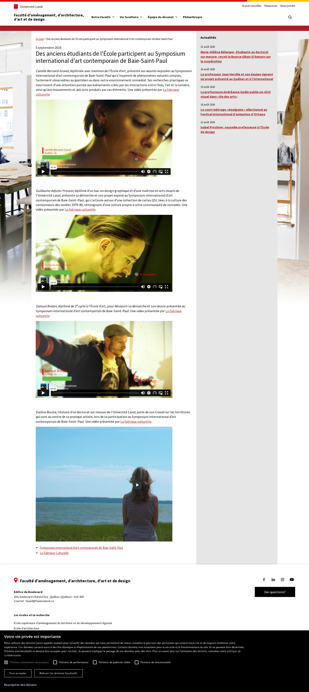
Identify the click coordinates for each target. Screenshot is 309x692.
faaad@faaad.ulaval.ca (40, 601)
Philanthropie (192, 17)
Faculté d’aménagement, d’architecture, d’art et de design (49, 17)
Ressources (270, 6)
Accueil (40, 39)
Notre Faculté (101, 17)
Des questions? (275, 592)
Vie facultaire (129, 17)
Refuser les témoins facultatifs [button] (58, 673)
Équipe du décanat (161, 17)
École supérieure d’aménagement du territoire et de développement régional (63, 623)
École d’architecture (26, 628)
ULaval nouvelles (251, 6)
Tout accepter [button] (17, 673)
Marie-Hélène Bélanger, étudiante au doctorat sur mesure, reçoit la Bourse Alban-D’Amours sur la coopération (236, 56)
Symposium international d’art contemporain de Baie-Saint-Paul (81, 548)
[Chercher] (290, 17)
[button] (20, 685)
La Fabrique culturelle (80, 209)
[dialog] (154, 661)
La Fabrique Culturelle (54, 553)
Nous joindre (287, 6)
